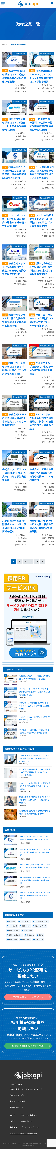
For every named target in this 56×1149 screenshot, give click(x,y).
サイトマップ (15, 1133)
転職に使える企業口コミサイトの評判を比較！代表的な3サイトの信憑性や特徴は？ (34, 800)
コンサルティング (41, 921)
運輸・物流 (26, 939)
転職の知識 (14, 1107)
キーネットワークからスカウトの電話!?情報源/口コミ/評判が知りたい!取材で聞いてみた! (34, 692)
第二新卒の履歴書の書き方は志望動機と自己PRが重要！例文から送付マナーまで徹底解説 (34, 772)
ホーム (5, 44)
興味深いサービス (17, 1095)
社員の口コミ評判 (17, 1101)
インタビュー (25, 921)
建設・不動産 (14, 930)
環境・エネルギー (15, 935)
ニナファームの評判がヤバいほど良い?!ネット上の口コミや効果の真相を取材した (34, 705)
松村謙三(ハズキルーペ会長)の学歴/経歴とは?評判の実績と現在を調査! (34, 677)
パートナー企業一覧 (29, 1133)
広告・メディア (40, 926)
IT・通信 (12, 921)
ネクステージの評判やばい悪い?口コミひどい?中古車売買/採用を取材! (34, 731)
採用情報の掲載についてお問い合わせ (28, 1046)
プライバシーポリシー (30, 1127)
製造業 (41, 935)
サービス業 (13, 926)
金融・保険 (39, 939)
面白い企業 (14, 1089)
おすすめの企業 (32, 1089)
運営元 (12, 1121)
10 (37, 561)
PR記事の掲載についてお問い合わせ (28, 997)
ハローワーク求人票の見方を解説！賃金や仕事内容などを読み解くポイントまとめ (34, 786)
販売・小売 (13, 939)
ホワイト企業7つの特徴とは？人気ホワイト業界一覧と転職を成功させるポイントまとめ (34, 758)
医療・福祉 (26, 926)
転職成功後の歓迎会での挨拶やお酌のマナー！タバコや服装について (34, 812)
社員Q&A (30, 935)
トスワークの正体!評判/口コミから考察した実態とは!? (34, 718)
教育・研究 (28, 930)
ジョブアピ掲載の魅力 (30, 1115)
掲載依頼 (13, 1127)
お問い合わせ (26, 1121)
